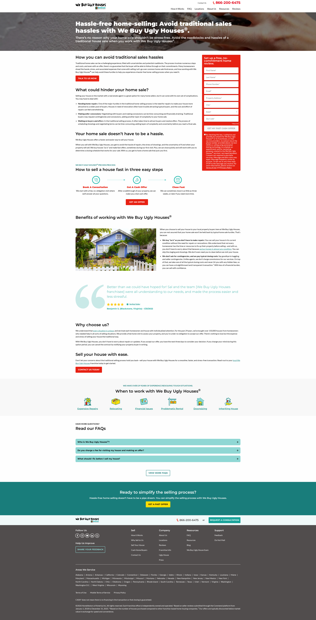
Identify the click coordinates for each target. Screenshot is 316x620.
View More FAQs (158, 473)
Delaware (144, 575)
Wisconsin (111, 585)
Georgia (162, 575)
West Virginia (98, 585)
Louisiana (224, 575)
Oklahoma (116, 582)
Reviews (236, 9)
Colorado (120, 575)
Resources (224, 9)
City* (208, 105)
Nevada (171, 578)
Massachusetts (92, 578)
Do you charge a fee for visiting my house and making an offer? (111, 450)
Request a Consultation (224, 520)
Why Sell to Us (137, 540)
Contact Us (202, 3)
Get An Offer (137, 202)
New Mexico (210, 578)
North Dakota (97, 582)
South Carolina (167, 582)
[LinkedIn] (92, 535)
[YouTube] (87, 535)
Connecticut (132, 575)
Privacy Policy (226, 167)
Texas (189, 582)
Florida (154, 575)
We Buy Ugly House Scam (197, 550)
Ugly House (164, 555)
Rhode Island (152, 582)
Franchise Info (165, 550)
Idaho (171, 575)
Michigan (106, 578)
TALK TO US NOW (87, 78)
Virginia (215, 582)
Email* (208, 91)
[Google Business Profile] (97, 535)
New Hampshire (183, 578)
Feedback (219, 535)
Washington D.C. (83, 585)
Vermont (205, 582)
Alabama (79, 575)
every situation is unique (103, 330)
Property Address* (214, 98)
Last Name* (211, 77)
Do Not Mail (220, 540)
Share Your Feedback (90, 549)
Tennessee (180, 582)
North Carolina (82, 582)
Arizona (89, 575)
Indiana (188, 575)
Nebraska (161, 578)
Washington (226, 582)
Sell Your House (137, 545)
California (109, 575)
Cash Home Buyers (139, 550)
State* (208, 112)
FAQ (189, 9)
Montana (150, 578)
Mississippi (129, 578)
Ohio (107, 582)
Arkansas (99, 575)
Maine (233, 575)
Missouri (140, 578)
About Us (211, 9)
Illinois (179, 575)
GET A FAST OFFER (158, 504)
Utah (197, 582)
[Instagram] (82, 535)
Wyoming (122, 585)
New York (223, 578)
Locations (199, 9)
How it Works (177, 9)
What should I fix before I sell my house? (99, 459)
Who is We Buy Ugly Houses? (93, 441)
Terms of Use (211, 167)
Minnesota (117, 578)
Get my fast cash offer (221, 128)
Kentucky (213, 575)
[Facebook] (77, 535)
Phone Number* (213, 84)
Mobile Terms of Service (100, 592)
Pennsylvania (138, 582)
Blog (189, 545)
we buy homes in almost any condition (215, 249)
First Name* (211, 70)
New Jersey (198, 578)
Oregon (127, 582)
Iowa (196, 575)
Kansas (203, 575)
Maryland (80, 578)
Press (161, 560)
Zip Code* (210, 119)
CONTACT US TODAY (88, 369)
